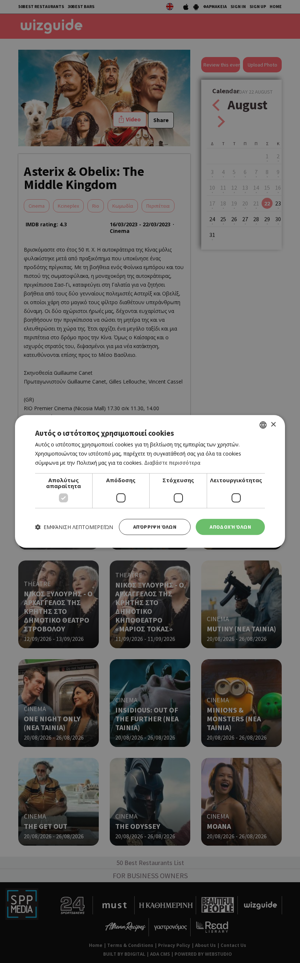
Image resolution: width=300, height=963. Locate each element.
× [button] (273, 424)
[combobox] (263, 424)
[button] (74, 527)
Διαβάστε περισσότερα (172, 462)
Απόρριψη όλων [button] (154, 527)
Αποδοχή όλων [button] (230, 527)
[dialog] (150, 481)
